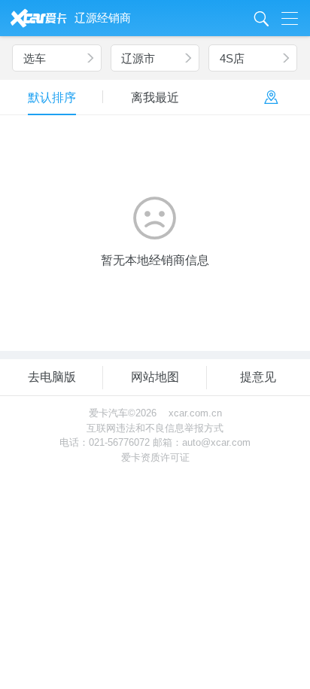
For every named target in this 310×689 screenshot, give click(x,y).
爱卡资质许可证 (155, 457)
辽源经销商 (102, 17)
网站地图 (155, 376)
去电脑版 (52, 376)
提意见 (258, 376)
